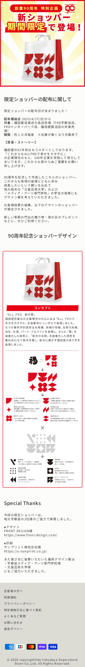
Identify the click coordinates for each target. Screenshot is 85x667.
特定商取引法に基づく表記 (23, 610)
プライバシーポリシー (19, 603)
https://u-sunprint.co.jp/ (25, 551)
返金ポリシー (13, 629)
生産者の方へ (13, 591)
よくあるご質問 (15, 616)
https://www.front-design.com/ (30, 535)
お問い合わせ (13, 622)
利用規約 (10, 597)
